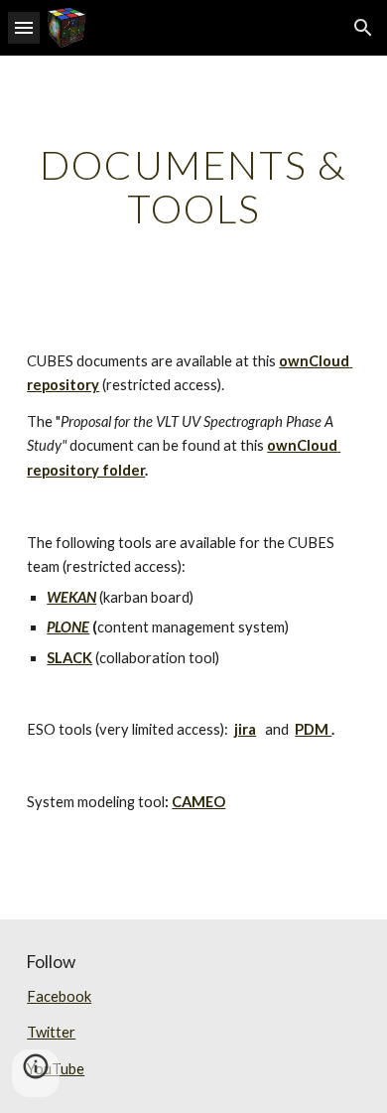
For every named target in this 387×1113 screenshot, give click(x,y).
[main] (193, 186)
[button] (24, 27)
